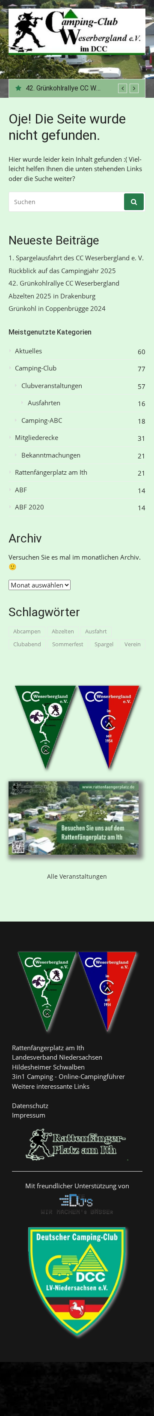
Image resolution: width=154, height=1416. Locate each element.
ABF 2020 (29, 507)
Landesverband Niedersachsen (57, 1057)
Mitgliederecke (36, 438)
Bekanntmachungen (50, 455)
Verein (132, 644)
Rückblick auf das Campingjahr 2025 (62, 271)
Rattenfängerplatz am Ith (51, 472)
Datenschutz (30, 1105)
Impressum (28, 1115)
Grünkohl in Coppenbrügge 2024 (57, 308)
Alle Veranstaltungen (77, 876)
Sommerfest (67, 644)
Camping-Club (35, 368)
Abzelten (63, 631)
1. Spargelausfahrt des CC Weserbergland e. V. (76, 258)
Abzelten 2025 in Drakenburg (52, 296)
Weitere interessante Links (50, 1086)
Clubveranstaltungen (51, 386)
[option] (82, 88)
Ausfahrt (96, 631)
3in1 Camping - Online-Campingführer (68, 1076)
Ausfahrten (44, 403)
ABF (21, 490)
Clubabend (27, 644)
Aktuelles (28, 351)
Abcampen (27, 631)
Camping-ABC (41, 420)
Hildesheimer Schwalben (48, 1067)
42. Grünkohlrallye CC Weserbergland (81, 88)
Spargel (104, 644)
